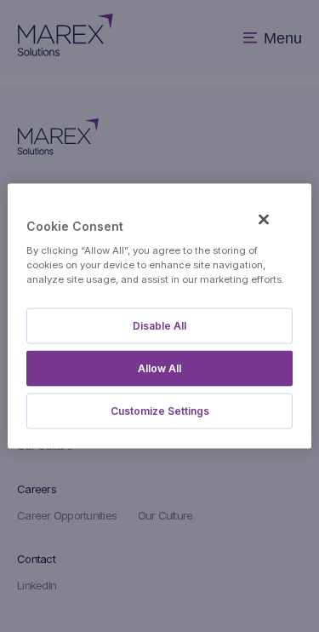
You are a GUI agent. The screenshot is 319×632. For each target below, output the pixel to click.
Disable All (159, 325)
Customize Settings (160, 410)
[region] (159, 316)
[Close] (263, 219)
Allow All (159, 367)
